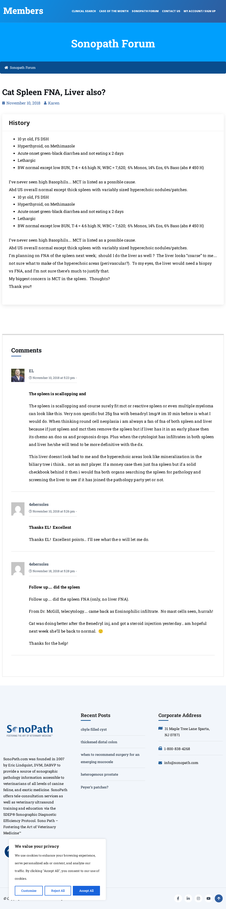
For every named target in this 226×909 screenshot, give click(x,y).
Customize (28, 891)
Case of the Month (113, 11)
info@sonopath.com (181, 762)
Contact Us (171, 11)
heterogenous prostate (99, 774)
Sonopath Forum (145, 11)
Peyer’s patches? (94, 787)
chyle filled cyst (94, 729)
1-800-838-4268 (177, 748)
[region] (57, 869)
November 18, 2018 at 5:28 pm (53, 571)
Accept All (86, 891)
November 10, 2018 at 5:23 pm (53, 378)
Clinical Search (84, 11)
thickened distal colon (99, 741)
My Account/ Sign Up (200, 11)
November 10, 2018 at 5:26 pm (53, 511)
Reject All (58, 891)
